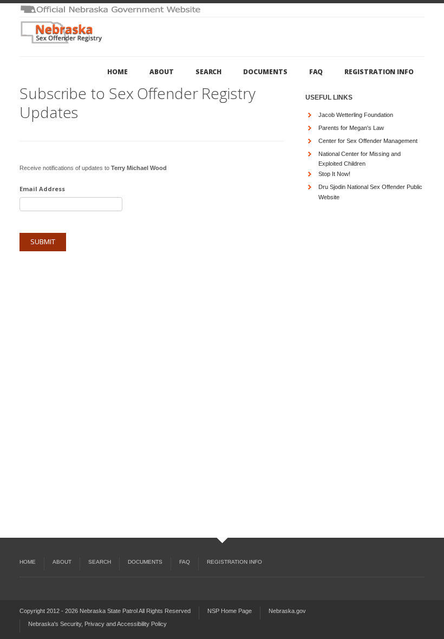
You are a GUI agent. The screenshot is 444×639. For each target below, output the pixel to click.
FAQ (316, 71)
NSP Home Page (229, 611)
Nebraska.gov (287, 611)
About (161, 71)
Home (117, 71)
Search (208, 71)
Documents (265, 71)
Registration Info (379, 71)
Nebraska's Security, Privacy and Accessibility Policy (97, 624)
